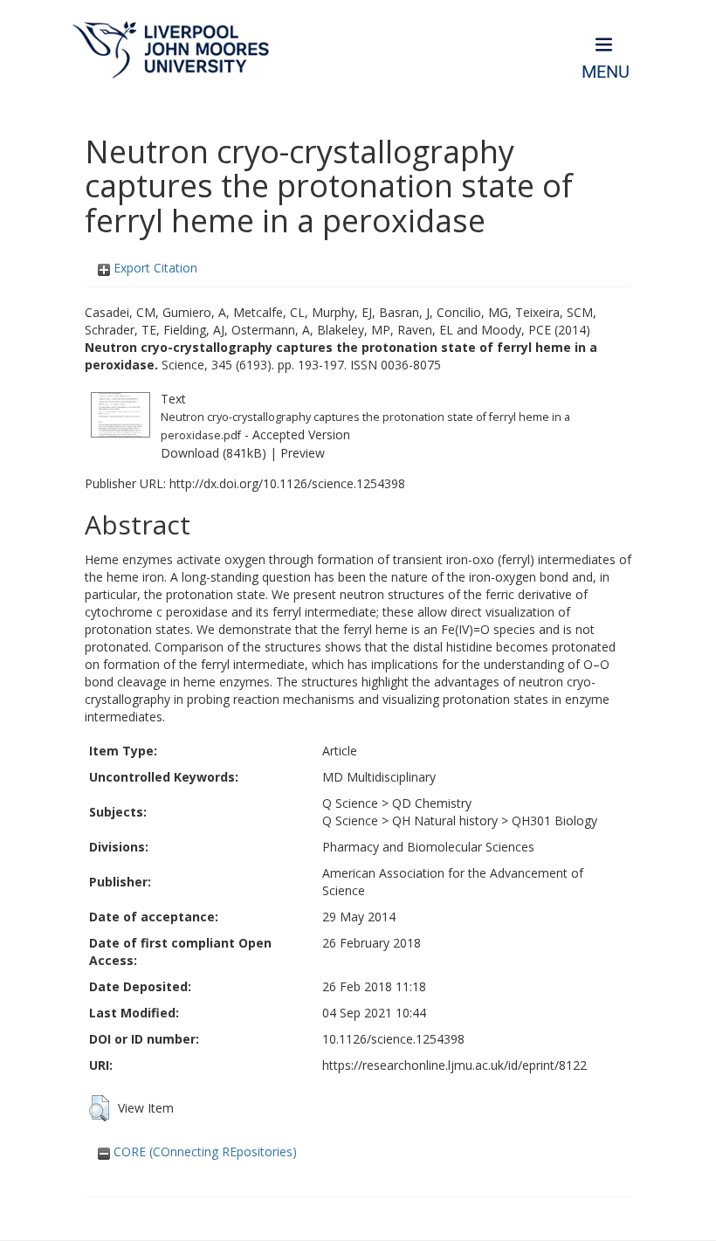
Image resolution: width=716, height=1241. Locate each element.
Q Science (350, 803)
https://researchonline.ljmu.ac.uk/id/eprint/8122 (454, 1065)
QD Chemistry (432, 803)
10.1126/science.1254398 (393, 1039)
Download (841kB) (213, 453)
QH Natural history (445, 820)
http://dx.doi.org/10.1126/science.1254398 (287, 483)
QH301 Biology (554, 820)
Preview (302, 453)
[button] (99, 1108)
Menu (606, 72)
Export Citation (153, 267)
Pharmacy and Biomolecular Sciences (428, 846)
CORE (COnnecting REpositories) (203, 1151)
